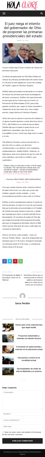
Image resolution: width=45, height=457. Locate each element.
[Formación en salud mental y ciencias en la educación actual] (8, 349)
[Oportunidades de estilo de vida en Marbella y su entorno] (8, 371)
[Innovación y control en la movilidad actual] (8, 360)
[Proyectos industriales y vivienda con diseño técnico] (8, 338)
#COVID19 (8, 174)
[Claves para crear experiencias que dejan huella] (8, 327)
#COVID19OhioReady (21, 174)
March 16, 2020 (22, 182)
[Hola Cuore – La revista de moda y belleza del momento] (22, 5)
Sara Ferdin (22, 303)
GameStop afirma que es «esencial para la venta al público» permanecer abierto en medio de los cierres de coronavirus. (33, 280)
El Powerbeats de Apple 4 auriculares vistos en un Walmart (12, 277)
